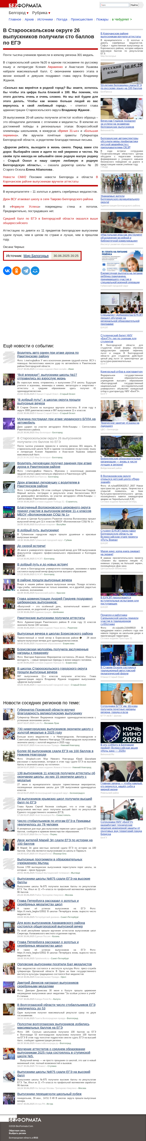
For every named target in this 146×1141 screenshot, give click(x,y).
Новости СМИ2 (14, 177)
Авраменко (55, 67)
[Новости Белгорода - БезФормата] (21, 4)
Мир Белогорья (36, 256)
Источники (45, 19)
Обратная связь (17, 1130)
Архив (29, 19)
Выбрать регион (17, 1133)
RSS (36, 1138)
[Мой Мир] (35, 270)
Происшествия (82, 19)
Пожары (102, 19)
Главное (15, 19)
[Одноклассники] (16, 270)
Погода (61, 19)
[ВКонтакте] (7, 270)
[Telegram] (26, 270)
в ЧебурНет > (122, 19)
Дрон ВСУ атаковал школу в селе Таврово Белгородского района (48, 199)
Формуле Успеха (25, 206)
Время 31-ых (68, 131)
